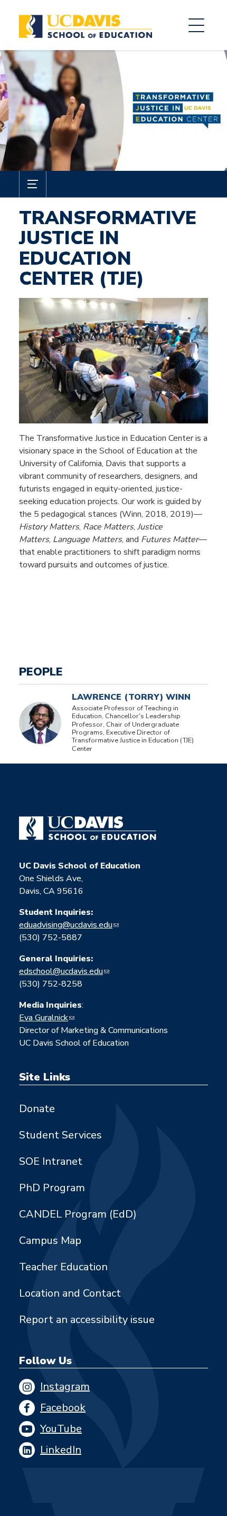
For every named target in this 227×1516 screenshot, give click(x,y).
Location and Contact (70, 1293)
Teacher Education (63, 1267)
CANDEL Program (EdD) (78, 1214)
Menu (196, 25)
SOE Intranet (50, 1161)
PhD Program (52, 1188)
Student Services (60, 1135)
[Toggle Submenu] (32, 184)
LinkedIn (60, 1450)
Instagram (65, 1386)
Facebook (63, 1408)
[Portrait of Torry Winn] (40, 723)
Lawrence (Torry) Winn (131, 697)
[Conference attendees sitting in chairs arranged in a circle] (113, 361)
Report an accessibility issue (87, 1319)
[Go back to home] (87, 828)
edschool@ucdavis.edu (61, 971)
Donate (37, 1109)
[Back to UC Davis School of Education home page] (85, 25)
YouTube (61, 1429)
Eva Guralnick (43, 1017)
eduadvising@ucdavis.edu (65, 925)
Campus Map (50, 1240)
